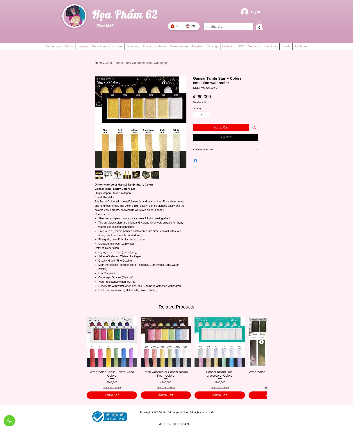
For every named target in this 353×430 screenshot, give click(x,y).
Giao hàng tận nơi (202, 102)
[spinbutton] (201, 115)
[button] (259, 25)
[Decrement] (196, 115)
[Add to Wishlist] (254, 127)
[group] (176, 358)
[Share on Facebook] (195, 160)
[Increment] (207, 115)
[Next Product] (261, 342)
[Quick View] (112, 342)
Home (99, 62)
